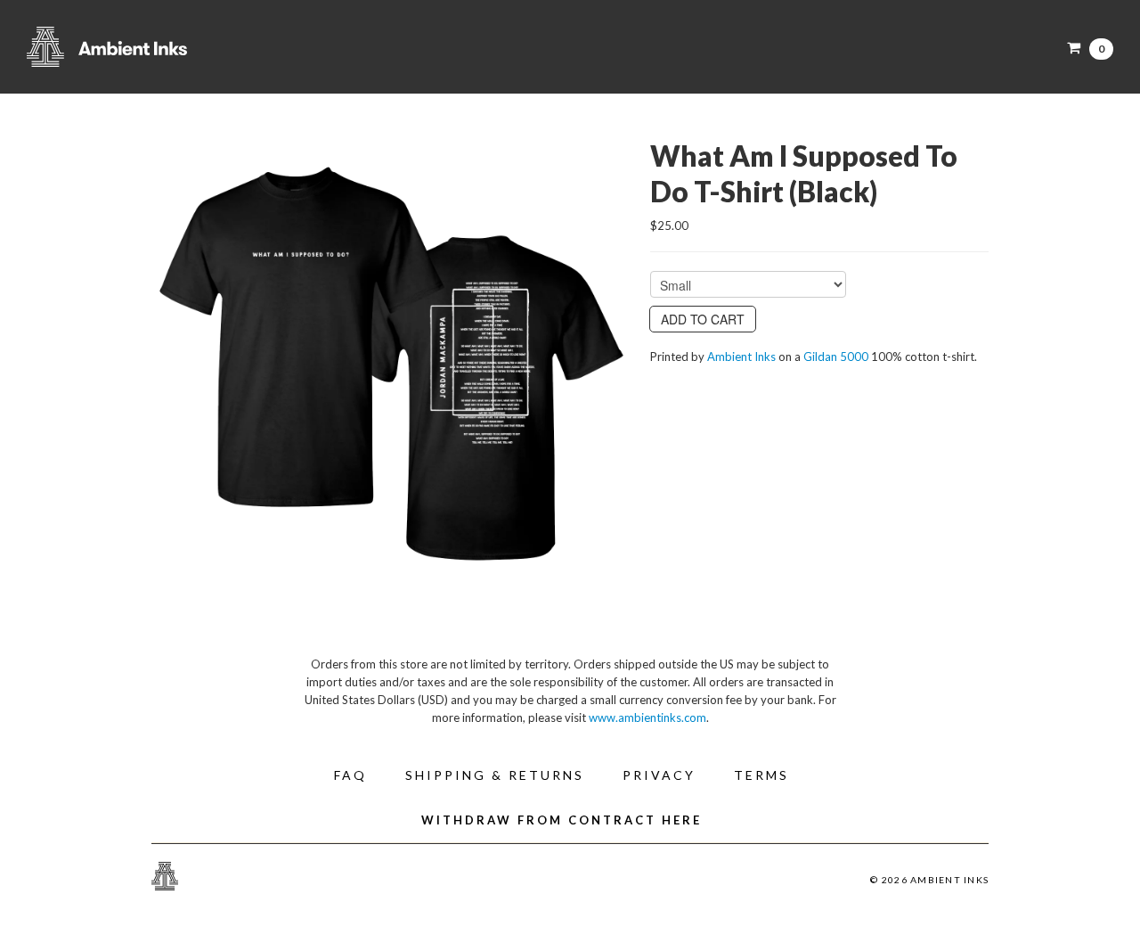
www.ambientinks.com (647, 717)
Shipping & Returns (494, 775)
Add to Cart (703, 319)
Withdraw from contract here (561, 820)
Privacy (659, 775)
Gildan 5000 (835, 356)
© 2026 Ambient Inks (929, 879)
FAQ (350, 775)
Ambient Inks (205, 47)
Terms (761, 775)
